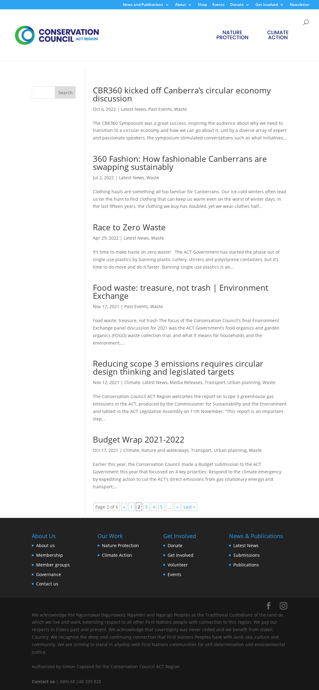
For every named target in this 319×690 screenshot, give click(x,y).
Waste (180, 109)
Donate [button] (237, 5)
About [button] (180, 5)
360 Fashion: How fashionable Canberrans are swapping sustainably (180, 162)
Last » (189, 507)
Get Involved (180, 555)
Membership (49, 555)
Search (65, 93)
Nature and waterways (165, 450)
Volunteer (178, 565)
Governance (48, 574)
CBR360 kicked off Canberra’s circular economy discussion (182, 94)
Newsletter (300, 5)
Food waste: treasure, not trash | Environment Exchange (180, 291)
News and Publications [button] (143, 5)
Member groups (53, 565)
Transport (215, 382)
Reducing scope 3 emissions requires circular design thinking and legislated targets (178, 367)
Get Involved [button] (266, 5)
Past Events (160, 109)
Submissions (246, 555)
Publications (246, 565)
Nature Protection (120, 545)
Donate (175, 545)
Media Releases (186, 382)
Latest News (133, 109)
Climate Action (117, 555)
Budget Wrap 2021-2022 (138, 439)
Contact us (47, 584)
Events (218, 5)
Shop (202, 5)
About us (45, 545)
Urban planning (243, 382)
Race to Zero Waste (129, 227)
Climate (132, 382)
